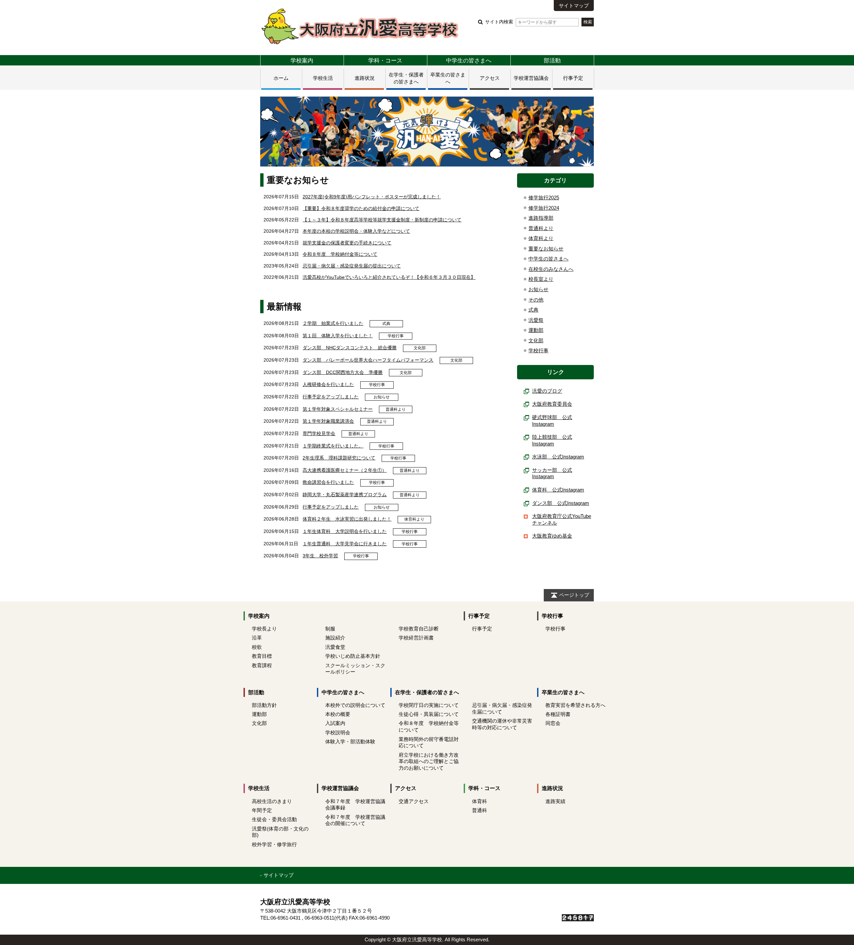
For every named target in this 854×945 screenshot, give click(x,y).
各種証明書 (557, 714)
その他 (535, 300)
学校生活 (323, 78)
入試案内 (335, 723)
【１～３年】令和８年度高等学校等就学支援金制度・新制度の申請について (382, 219)
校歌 (257, 647)
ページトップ (574, 595)
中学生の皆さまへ (468, 60)
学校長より (264, 628)
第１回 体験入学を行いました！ (338, 335)
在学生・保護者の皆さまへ (427, 692)
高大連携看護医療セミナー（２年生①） (345, 470)
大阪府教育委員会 (552, 404)
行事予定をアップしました (331, 396)
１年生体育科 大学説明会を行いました (345, 531)
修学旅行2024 (543, 208)
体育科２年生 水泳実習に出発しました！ (347, 519)
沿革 (257, 637)
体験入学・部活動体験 (350, 741)
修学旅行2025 (543, 197)
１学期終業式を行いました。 (333, 445)
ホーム (281, 78)
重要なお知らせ (545, 248)
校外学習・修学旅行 (274, 844)
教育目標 (262, 656)
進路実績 (555, 801)
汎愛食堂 (335, 647)
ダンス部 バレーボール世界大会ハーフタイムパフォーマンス (368, 360)
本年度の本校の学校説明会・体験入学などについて (356, 231)
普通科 (479, 810)
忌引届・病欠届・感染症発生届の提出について (352, 265)
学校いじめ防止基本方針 (352, 656)
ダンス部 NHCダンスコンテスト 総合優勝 (350, 347)
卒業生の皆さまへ (563, 692)
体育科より (414, 519)
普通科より (396, 409)
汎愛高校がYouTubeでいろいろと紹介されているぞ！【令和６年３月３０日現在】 (389, 277)
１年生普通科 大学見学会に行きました (345, 543)
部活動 (552, 60)
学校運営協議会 (531, 78)
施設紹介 (335, 637)
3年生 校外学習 (320, 555)
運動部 (535, 330)
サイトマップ (574, 5)
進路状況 (365, 78)
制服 (330, 628)
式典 (386, 323)
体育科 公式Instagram (558, 490)
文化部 (420, 348)
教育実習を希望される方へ (575, 705)
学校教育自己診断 (419, 628)
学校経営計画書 (416, 637)
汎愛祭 (535, 320)
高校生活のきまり (272, 801)
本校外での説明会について (355, 705)
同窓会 (552, 723)
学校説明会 (337, 732)
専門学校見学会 (319, 433)
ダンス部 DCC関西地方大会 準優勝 (343, 372)
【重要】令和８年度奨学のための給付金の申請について (361, 208)
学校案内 (302, 60)
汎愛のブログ (547, 391)
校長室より (540, 279)
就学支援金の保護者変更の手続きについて (347, 242)
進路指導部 (540, 218)
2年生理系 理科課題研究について (339, 457)
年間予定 (262, 810)
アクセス (490, 78)
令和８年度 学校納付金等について (340, 254)
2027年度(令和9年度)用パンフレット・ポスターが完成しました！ (372, 196)
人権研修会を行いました (328, 384)
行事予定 (573, 78)
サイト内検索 (499, 21)
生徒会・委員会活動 (274, 819)
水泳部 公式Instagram (558, 456)
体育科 (479, 801)
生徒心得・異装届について (429, 714)
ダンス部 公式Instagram (560, 503)
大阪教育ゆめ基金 (552, 536)
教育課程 (262, 665)
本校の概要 (337, 714)
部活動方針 (264, 705)
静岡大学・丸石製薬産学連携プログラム (345, 494)
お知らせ (382, 397)
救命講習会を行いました (328, 482)
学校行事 (396, 336)
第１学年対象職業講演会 (328, 421)
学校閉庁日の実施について (429, 705)
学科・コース (385, 60)
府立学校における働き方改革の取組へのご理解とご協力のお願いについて (429, 761)
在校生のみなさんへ (550, 269)
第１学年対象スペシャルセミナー (338, 409)
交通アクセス (414, 801)
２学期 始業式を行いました (333, 323)
